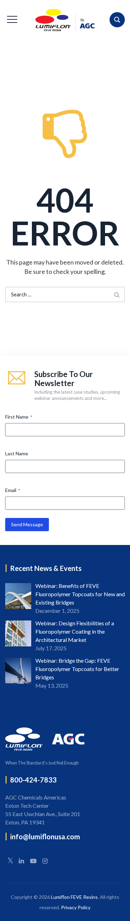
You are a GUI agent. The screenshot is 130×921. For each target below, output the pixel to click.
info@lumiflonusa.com (45, 836)
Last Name (16, 453)
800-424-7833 (33, 780)
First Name (18, 417)
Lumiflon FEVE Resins (74, 897)
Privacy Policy (75, 907)
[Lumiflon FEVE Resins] (64, 20)
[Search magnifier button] (117, 20)
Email (12, 490)
